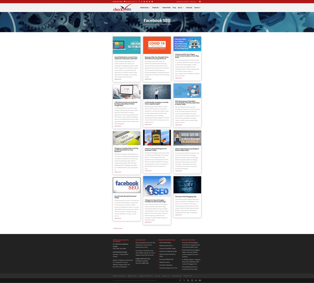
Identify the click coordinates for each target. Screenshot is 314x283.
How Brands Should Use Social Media (125, 197)
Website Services (144, 8)
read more (117, 79)
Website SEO (155, 8)
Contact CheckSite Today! (167, 248)
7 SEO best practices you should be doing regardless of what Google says (125, 103)
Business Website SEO (166, 259)
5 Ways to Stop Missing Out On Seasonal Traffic (156, 149)
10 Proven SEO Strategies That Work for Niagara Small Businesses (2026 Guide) (191, 245)
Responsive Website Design (168, 251)
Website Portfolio (166, 8)
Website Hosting (164, 262)
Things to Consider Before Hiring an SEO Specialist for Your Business (126, 149)
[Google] (147, 1)
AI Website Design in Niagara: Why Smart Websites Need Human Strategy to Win (191, 262)
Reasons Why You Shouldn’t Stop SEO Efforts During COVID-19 (157, 58)
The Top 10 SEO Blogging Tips (185, 197)
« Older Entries (117, 228)
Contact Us (197, 8)
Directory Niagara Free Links (168, 268)
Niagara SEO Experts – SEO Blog (186, 1)
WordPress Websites (165, 265)
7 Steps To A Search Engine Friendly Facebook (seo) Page (155, 201)
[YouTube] (152, 1)
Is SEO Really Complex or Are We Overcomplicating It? (156, 103)
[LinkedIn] (149, 1)
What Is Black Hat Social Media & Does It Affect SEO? (187, 149)
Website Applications (166, 245)
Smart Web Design (165, 242)
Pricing (174, 8)
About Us (180, 8)
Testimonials (189, 8)
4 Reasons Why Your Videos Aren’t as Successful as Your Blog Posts (187, 55)
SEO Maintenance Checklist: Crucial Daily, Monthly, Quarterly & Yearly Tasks (187, 102)
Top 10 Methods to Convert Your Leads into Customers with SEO (125, 58)
